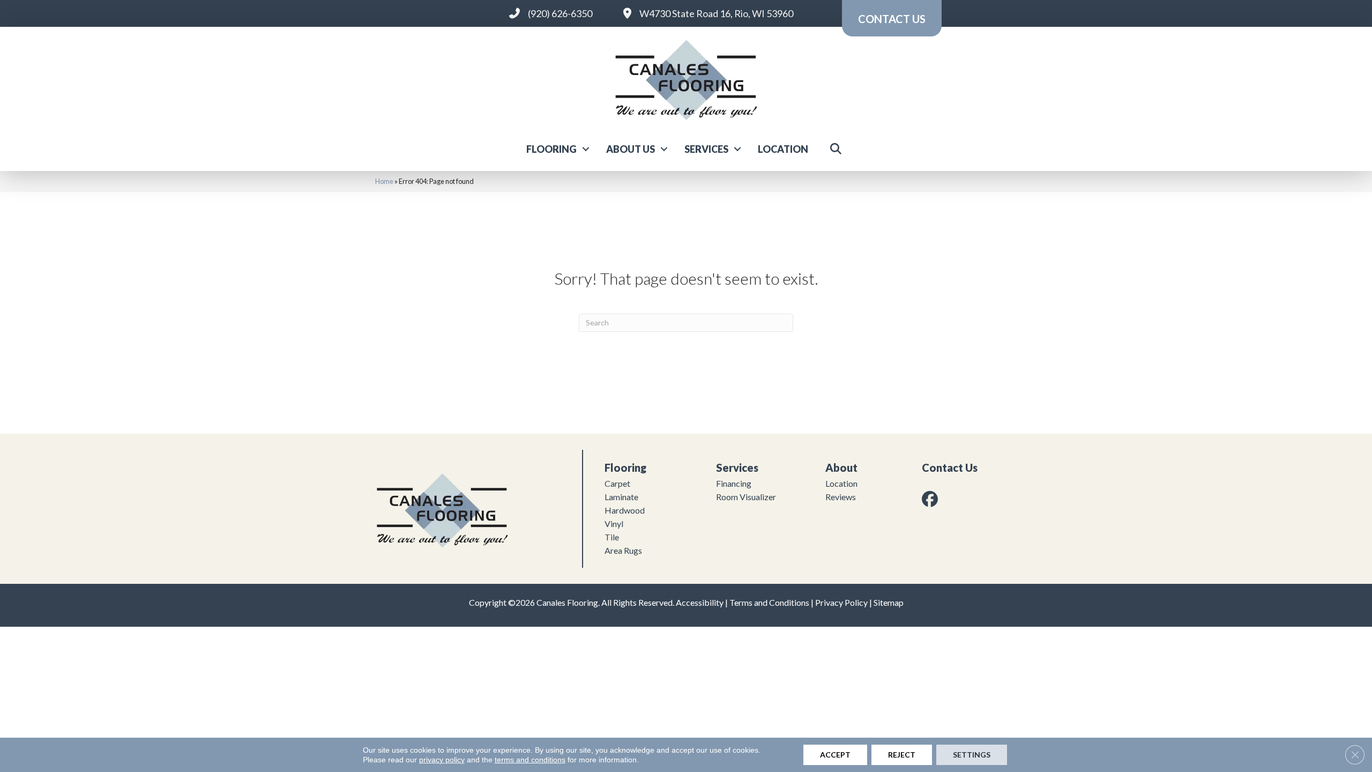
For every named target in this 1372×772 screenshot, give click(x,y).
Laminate (621, 497)
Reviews (840, 497)
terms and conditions (530, 759)
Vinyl (614, 523)
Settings (971, 754)
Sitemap (889, 602)
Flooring (551, 149)
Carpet (617, 483)
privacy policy (442, 759)
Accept (835, 754)
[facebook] (932, 499)
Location (783, 149)
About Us (630, 149)
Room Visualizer (746, 497)
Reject (901, 754)
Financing (733, 483)
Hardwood (625, 510)
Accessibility (700, 602)
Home (384, 181)
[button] (586, 149)
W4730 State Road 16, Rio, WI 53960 (716, 13)
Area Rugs (623, 550)
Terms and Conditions (769, 602)
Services (706, 149)
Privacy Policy (841, 602)
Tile (612, 537)
